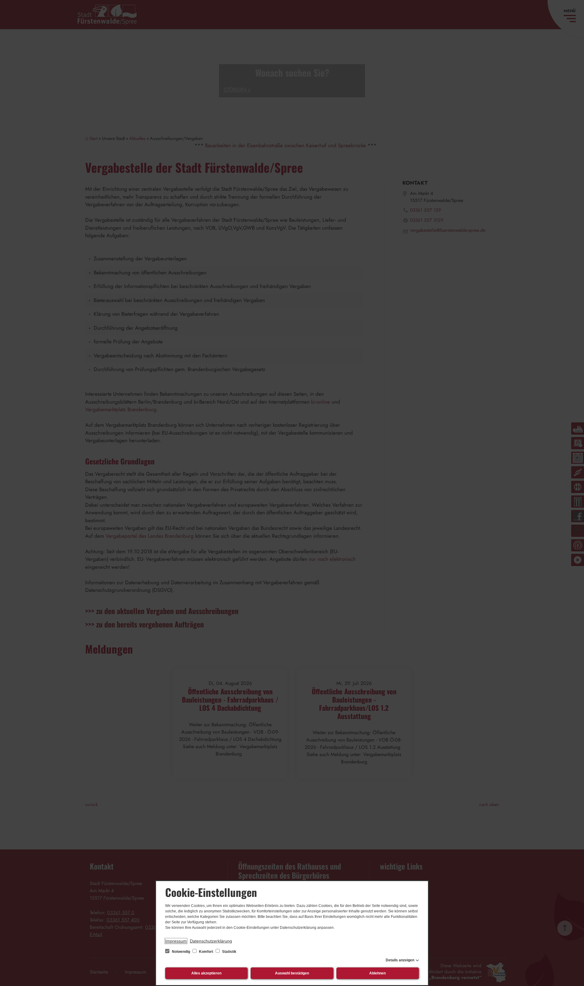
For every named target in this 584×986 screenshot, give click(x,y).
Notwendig (181, 952)
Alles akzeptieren (206, 973)
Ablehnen (377, 973)
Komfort (206, 952)
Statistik (228, 952)
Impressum (176, 941)
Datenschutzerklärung (211, 941)
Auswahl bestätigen (292, 973)
